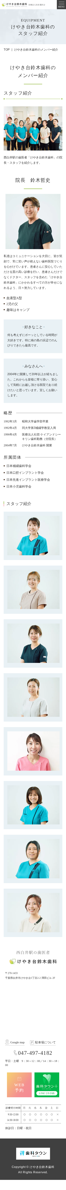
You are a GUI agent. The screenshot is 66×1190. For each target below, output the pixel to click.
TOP (7, 49)
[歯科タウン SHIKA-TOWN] (33, 1153)
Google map (17, 1042)
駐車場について (45, 1042)
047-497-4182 (35, 1053)
